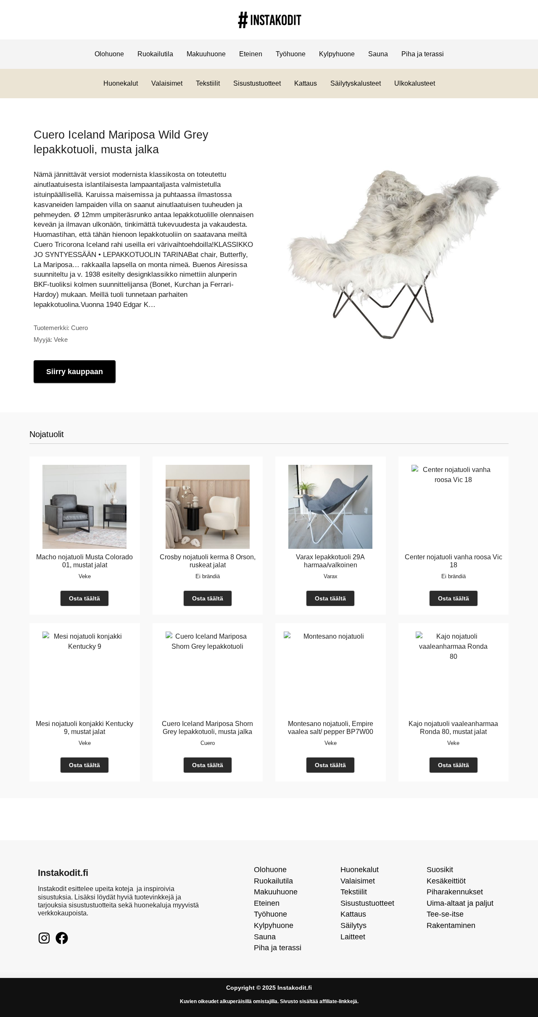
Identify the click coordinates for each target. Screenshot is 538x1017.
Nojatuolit (46, 434)
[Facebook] (61, 938)
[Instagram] (44, 938)
